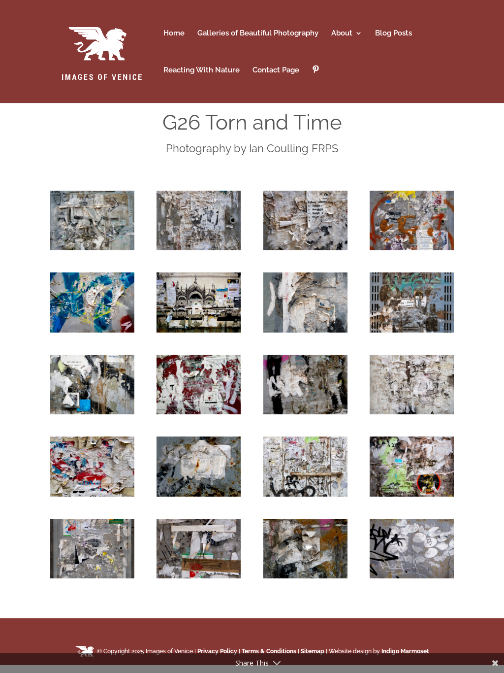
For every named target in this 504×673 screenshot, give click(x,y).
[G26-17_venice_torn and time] (92, 576)
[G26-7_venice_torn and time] (305, 330)
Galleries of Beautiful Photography (257, 33)
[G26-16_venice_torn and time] (412, 494)
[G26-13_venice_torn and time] (92, 494)
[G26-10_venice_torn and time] (199, 411)
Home (174, 33)
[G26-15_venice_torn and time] (305, 494)
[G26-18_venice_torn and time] (199, 576)
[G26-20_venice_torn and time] (412, 576)
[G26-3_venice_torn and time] (305, 247)
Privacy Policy (217, 651)
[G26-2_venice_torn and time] (199, 247)
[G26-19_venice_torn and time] (305, 576)
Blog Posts (393, 33)
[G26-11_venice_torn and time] (305, 411)
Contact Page (275, 70)
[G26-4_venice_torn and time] (412, 247)
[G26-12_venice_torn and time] (412, 411)
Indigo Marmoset (405, 651)
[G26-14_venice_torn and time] (199, 494)
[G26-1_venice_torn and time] (92, 247)
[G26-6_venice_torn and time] (199, 330)
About (341, 33)
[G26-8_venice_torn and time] (412, 330)
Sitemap (312, 651)
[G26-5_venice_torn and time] (92, 330)
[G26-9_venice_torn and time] (92, 411)
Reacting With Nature (201, 70)
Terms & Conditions (269, 651)
